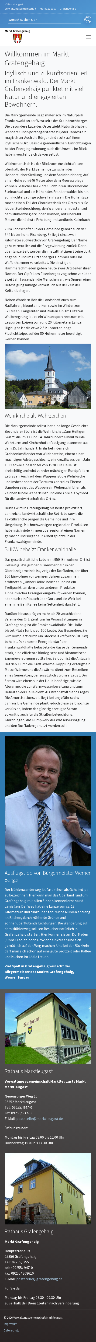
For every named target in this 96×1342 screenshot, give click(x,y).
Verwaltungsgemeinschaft (20, 8)
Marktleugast (48, 8)
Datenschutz (11, 1330)
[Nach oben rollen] (85, 1331)
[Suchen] (87, 20)
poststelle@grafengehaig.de (39, 1278)
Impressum (10, 1324)
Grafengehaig (68, 8)
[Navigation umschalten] (88, 37)
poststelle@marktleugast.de (39, 1118)
